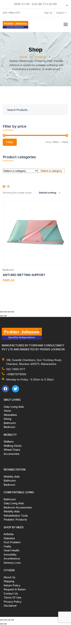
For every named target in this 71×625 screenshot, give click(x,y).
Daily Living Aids (14, 406)
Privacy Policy (12, 601)
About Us (9, 577)
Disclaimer (10, 605)
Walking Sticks (13, 445)
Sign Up (48, 12)
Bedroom (8, 269)
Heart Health (11, 550)
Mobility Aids (12, 476)
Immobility (10, 554)
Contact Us (11, 593)
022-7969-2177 (11, 12)
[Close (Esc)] (12, 311)
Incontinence (12, 558)
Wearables (10, 415)
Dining (7, 419)
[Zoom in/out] (1, 311)
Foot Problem (12, 542)
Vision (7, 410)
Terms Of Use (12, 597)
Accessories (11, 454)
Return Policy (12, 585)
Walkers (9, 441)
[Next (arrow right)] (5, 315)
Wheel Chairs (12, 449)
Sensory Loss (12, 562)
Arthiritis (9, 534)
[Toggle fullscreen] (5, 311)
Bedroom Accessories (18, 507)
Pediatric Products (15, 519)
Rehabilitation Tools (16, 515)
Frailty (7, 546)
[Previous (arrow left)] (1, 315)
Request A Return (15, 589)
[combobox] (51, 171)
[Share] (8, 311)
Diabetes (9, 538)
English (60, 12)
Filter (9, 142)
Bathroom (10, 423)
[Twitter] (15, 388)
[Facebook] (5, 388)
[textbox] (51, 170)
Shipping (9, 581)
